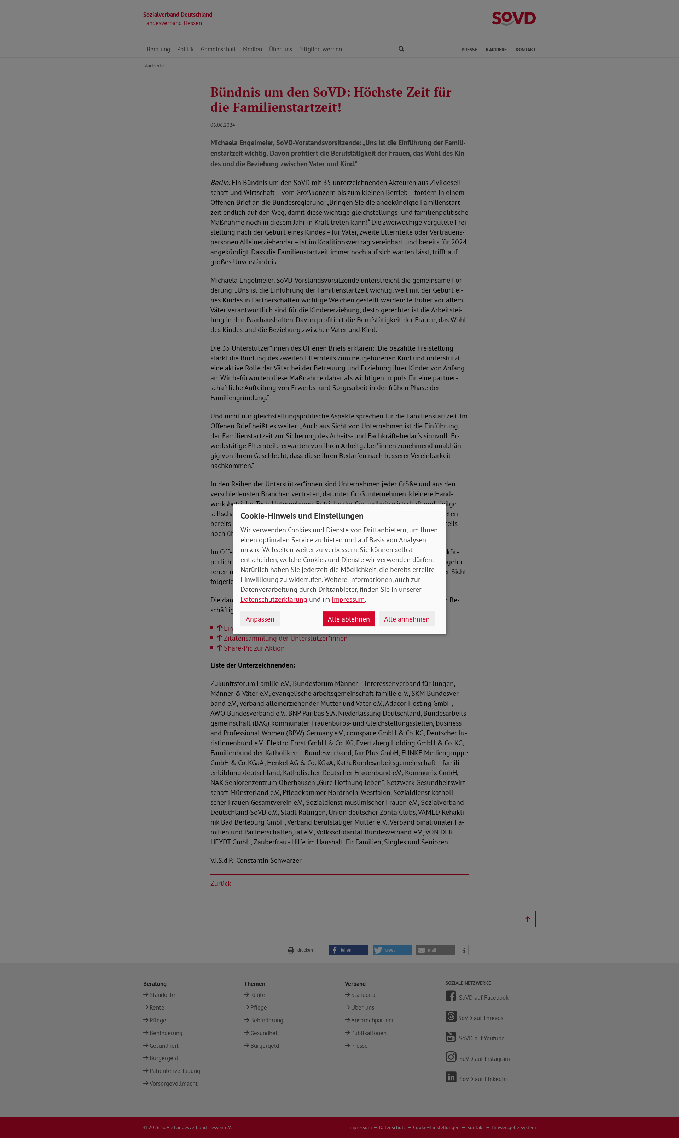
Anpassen (260, 619)
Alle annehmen (407, 619)
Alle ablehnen (349, 619)
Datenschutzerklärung (273, 599)
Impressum (348, 599)
